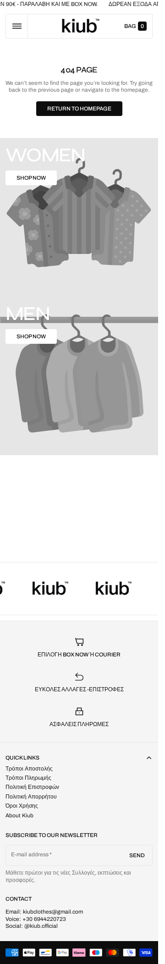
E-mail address (30, 854)
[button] (17, 26)
